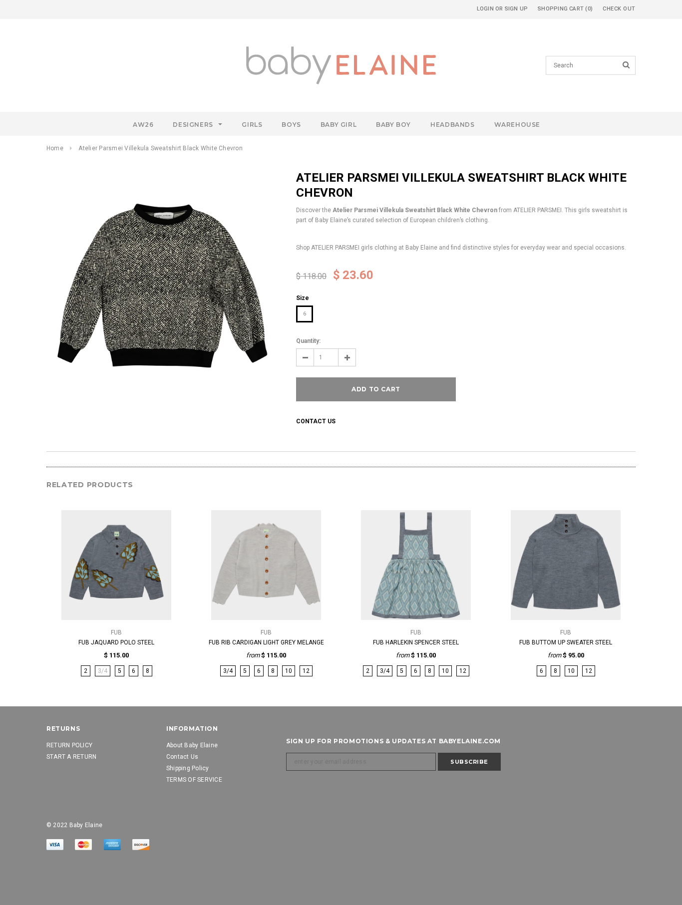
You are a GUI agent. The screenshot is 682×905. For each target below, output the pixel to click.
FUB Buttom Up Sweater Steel (565, 642)
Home (54, 148)
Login (485, 8)
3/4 (228, 670)
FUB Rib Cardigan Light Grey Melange (266, 642)
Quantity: (308, 340)
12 (306, 670)
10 (288, 670)
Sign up (516, 8)
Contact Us (316, 421)
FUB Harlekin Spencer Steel (416, 642)
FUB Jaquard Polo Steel (116, 642)
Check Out (619, 8)
